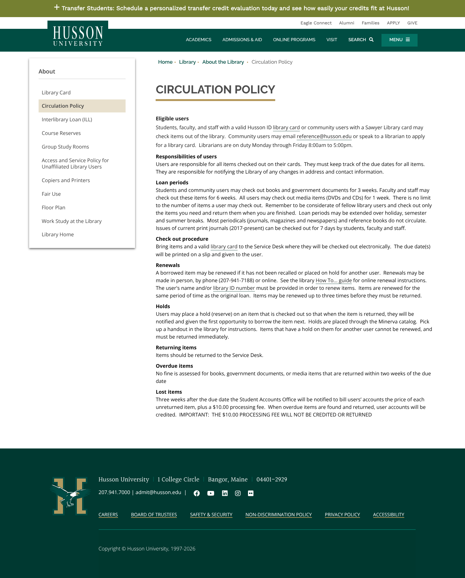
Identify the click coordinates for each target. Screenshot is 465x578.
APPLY (393, 23)
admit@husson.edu (159, 492)
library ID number (234, 288)
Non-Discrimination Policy (278, 515)
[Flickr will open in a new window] (249, 493)
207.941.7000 (114, 492)
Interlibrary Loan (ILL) (67, 119)
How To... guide (334, 280)
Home (165, 62)
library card (286, 127)
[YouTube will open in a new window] (209, 493)
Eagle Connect (316, 23)
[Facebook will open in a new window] (195, 493)
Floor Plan (53, 207)
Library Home (58, 234)
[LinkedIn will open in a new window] (223, 493)
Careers (108, 515)
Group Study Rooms (65, 146)
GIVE (412, 23)
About (47, 71)
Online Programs (294, 39)
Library (187, 62)
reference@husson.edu (324, 136)
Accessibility (388, 515)
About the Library (223, 62)
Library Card (56, 92)
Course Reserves (61, 133)
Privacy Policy (342, 515)
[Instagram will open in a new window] (236, 493)
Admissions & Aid (242, 39)
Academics (198, 39)
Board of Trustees (154, 515)
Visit (331, 39)
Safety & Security (211, 515)
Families (370, 23)
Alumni (346, 23)
